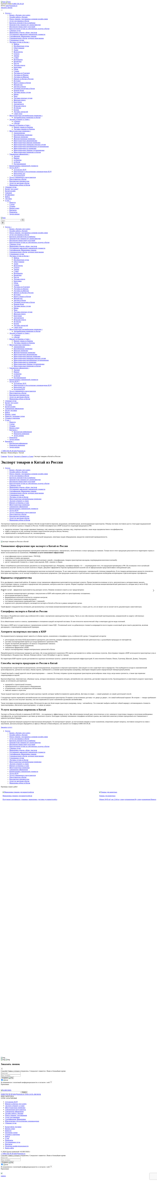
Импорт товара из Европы (23, 127)
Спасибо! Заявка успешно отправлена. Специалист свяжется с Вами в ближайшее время (33, 1071)
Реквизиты (13, 212)
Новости (12, 202)
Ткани (16, 50)
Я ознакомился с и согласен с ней (25, 1171)
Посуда (16, 63)
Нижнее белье (19, 90)
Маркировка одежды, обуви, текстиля (23, 32)
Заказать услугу (6, 727)
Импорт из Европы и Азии (19, 125)
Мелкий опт (18, 85)
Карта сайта (9, 1148)
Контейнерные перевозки (23, 135)
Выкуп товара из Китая (22, 83)
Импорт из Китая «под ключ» (16, 1104)
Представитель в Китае (17, 179)
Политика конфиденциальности (17, 1146)
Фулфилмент (10, 195)
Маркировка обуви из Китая (19, 185)
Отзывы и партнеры (12, 418)
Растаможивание (20, 164)
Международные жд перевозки (25, 148)
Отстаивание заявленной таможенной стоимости (27, 34)
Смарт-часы (18, 114)
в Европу (17, 121)
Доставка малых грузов (22, 92)
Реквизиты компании (21, 434)
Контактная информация (23, 432)
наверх (3, 1176)
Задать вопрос (14, 214)
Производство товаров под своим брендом (25, 25)
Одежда (16, 54)
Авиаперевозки (19, 133)
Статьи (12, 204)
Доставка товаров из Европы (24, 129)
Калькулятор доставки (13, 1127)
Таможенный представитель (15, 1109)
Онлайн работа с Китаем (18, 17)
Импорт (16, 158)
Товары (16, 56)
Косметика (17, 61)
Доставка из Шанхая (21, 77)
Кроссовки (18, 67)
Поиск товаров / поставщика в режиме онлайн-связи (28, 19)
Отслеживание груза (12, 1142)
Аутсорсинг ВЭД (20, 170)
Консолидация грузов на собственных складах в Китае (29, 29)
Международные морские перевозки (27, 142)
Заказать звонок (6, 7)
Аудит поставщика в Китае (19, 21)
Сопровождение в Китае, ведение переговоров (26, 38)
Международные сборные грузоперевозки (29, 150)
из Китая (17, 162)
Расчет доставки (11, 410)
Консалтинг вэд (19, 173)
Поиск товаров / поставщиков (16, 1115)
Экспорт (17, 156)
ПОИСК (24, 1092)
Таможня (8, 193)
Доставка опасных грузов (23, 98)
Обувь (16, 69)
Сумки (16, 57)
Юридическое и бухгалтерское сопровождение (22, 1121)
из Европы (17, 160)
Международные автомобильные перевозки (26, 115)
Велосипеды (18, 52)
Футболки (17, 108)
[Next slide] (153, 590)
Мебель (16, 44)
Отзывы (12, 206)
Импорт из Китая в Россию (24, 79)
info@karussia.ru (11, 6)
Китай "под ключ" (11, 189)
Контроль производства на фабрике (22, 23)
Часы (15, 96)
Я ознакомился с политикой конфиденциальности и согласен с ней (25, 1082)
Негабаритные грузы (21, 46)
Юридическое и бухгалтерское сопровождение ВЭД (32, 171)
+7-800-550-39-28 (7, 451)
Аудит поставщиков (12, 1117)
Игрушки (17, 81)
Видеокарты (18, 59)
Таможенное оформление (19, 154)
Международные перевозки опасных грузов (30, 144)
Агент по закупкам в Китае (19, 183)
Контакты (13, 210)
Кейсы (7, 197)
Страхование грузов (16, 40)
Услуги (8, 13)
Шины (16, 94)
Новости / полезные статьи (15, 416)
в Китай (17, 123)
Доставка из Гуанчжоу (22, 73)
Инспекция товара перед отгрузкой (22, 27)
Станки (16, 71)
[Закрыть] (2, 222)
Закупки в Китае (20, 86)
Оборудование (19, 48)
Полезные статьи (11, 1132)
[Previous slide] (3, 590)
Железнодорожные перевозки (24, 139)
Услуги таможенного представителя (22, 177)
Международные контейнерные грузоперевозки (31, 146)
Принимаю (5, 1084)
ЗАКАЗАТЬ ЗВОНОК (33, 1094)
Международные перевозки (20, 131)
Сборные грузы (15, 30)
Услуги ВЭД (14, 168)
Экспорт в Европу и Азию (19, 119)
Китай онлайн (10, 191)
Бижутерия (18, 102)
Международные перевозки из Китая (27, 152)
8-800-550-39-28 (18, 4)
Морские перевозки (21, 137)
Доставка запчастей (21, 112)
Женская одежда (20, 100)
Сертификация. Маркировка (15, 1119)
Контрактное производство (19, 181)
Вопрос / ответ (10, 414)
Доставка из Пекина (21, 75)
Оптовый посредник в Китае (24, 88)
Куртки (16, 110)
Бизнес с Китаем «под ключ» (19, 15)
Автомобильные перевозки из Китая (27, 117)
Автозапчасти (19, 104)
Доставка (8, 199)
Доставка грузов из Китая (19, 42)
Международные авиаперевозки (25, 141)
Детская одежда (19, 65)
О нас (8, 200)
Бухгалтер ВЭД (19, 175)
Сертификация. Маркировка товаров (22, 36)
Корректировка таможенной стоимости (23, 166)
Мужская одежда (20, 106)
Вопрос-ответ (14, 208)
